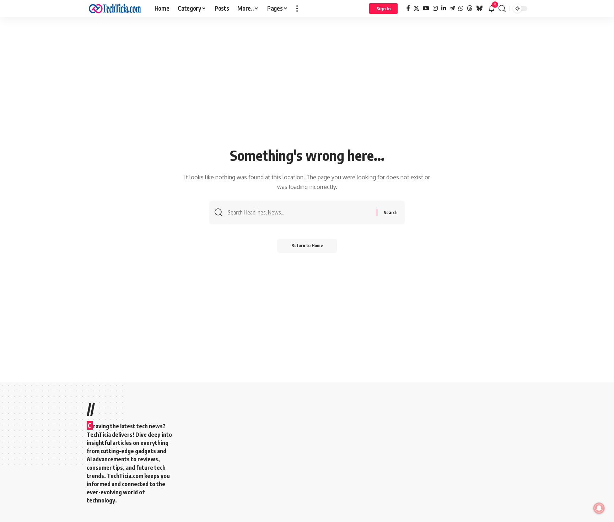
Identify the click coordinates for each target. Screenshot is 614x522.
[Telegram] (452, 8)
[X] (416, 8)
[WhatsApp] (461, 8)
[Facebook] (408, 8)
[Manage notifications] (599, 508)
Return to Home (307, 245)
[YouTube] (426, 8)
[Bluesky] (479, 8)
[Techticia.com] (115, 8)
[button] (297, 8)
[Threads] (469, 8)
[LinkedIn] (444, 8)
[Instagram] (435, 8)
